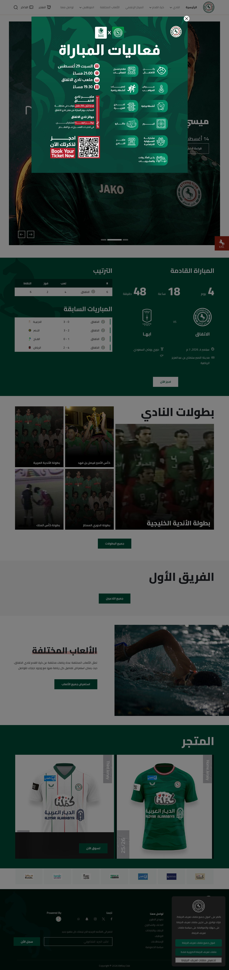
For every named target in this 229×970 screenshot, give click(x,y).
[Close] (186, 18)
